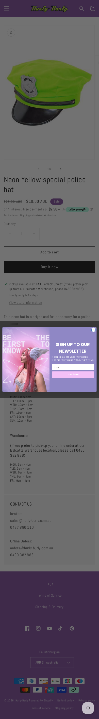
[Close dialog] (93, 330)
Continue (73, 374)
